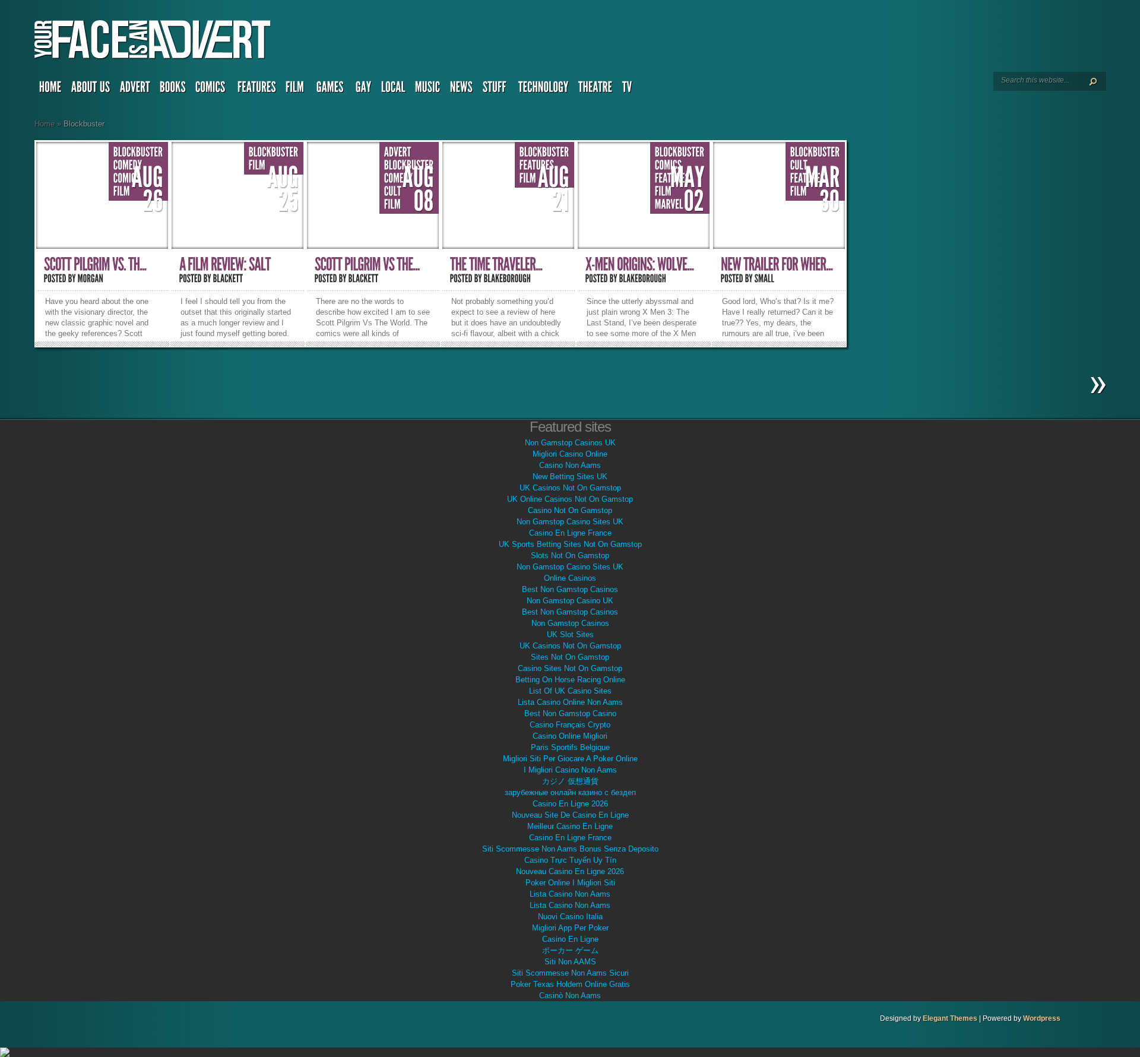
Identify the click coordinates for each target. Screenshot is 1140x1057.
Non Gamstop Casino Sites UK (570, 521)
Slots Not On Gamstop (570, 555)
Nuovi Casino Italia (570, 916)
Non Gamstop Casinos (570, 623)
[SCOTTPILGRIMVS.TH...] (95, 264)
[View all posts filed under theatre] (596, 90)
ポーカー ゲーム (570, 950)
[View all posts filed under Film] (296, 90)
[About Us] (90, 90)
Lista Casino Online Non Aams (570, 702)
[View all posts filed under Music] (427, 90)
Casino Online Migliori (570, 736)
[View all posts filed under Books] (173, 90)
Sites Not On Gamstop (570, 657)
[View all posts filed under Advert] (135, 90)
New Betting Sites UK (570, 476)
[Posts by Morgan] (91, 278)
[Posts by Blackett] (228, 278)
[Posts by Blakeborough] (507, 278)
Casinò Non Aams (570, 995)
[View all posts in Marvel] (669, 204)
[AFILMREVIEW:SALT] (225, 264)
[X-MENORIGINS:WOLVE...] (639, 264)
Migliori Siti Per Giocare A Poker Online (570, 758)
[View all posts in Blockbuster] (138, 152)
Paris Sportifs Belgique (570, 747)
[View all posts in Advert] (397, 152)
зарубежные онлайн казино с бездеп (570, 792)
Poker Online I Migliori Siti (570, 882)
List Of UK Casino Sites (570, 690)
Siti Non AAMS (570, 961)
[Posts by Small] (765, 278)
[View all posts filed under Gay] (363, 90)
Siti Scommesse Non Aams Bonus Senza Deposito (570, 848)
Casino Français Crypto (570, 724)
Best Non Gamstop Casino (570, 713)
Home (44, 123)
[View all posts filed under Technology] (544, 90)
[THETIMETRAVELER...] (496, 264)
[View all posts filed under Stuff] (496, 90)
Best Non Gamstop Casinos (570, 589)
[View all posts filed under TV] (628, 90)
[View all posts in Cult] (392, 191)
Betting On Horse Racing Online (570, 679)
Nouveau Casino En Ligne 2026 (570, 871)
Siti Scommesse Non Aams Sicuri (570, 973)
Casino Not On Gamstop (570, 510)
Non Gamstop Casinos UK (570, 442)
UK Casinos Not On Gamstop (570, 487)
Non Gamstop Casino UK (570, 600)
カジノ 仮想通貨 (570, 781)
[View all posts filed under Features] (257, 90)
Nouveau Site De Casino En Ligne (570, 815)
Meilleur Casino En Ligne (570, 826)
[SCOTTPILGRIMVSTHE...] (367, 264)
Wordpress (1041, 1018)
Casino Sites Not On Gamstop (570, 668)
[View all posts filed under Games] (331, 90)
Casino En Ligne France (570, 532)
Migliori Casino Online (570, 454)
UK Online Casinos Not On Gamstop (570, 499)
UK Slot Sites (570, 634)
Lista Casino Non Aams (570, 894)
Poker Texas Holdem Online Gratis (570, 984)
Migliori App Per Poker (570, 927)
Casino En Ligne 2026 (570, 803)
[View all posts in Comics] (127, 178)
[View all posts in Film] (121, 191)
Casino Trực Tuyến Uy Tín (570, 860)
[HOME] (50, 90)
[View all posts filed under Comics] (212, 90)
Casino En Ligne (570, 939)
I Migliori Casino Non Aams (570, 769)
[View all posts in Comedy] (127, 165)
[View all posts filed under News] (461, 90)
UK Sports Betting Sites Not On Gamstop (570, 544)
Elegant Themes (950, 1018)
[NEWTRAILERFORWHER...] (777, 264)
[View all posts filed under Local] (393, 90)
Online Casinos (570, 578)
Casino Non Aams (570, 465)
